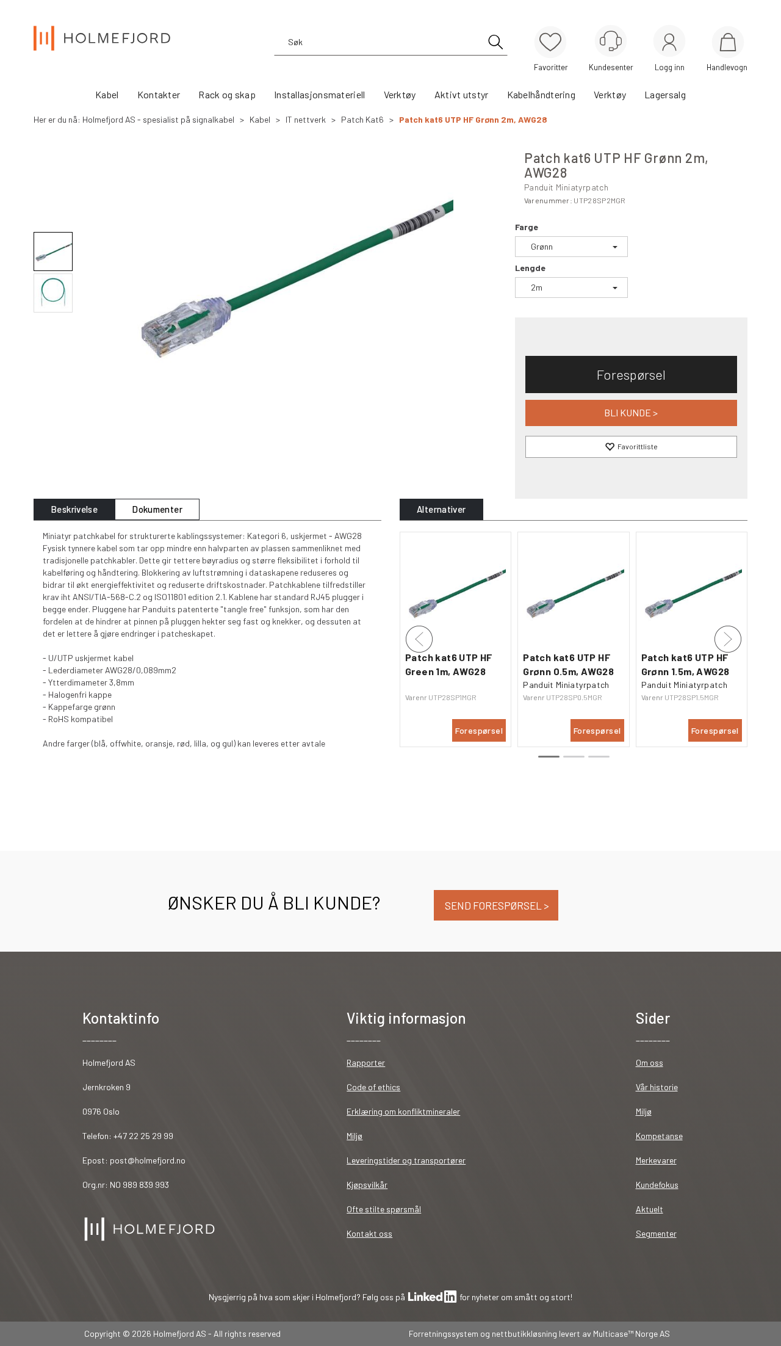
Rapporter (366, 1062)
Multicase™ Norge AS (631, 1333)
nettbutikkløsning (524, 1333)
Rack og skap (227, 94)
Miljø (354, 1136)
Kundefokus (657, 1184)
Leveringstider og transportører (406, 1160)
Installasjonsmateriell (319, 94)
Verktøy (400, 94)
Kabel (107, 94)
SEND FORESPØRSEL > (496, 905)
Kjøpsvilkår (367, 1184)
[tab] (74, 509)
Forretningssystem (443, 1333)
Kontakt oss (369, 1233)
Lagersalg (665, 94)
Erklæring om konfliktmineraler (403, 1111)
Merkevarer (656, 1160)
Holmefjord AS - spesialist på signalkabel (158, 119)
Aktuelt (649, 1209)
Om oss (649, 1062)
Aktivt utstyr (461, 94)
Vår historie (657, 1087)
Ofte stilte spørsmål (384, 1209)
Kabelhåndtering (541, 94)
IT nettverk (306, 119)
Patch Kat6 (362, 119)
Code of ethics (373, 1087)
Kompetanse (659, 1136)
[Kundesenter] (610, 40)
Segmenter (656, 1233)
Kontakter (159, 94)
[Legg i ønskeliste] (631, 447)
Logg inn (669, 43)
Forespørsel (631, 374)
